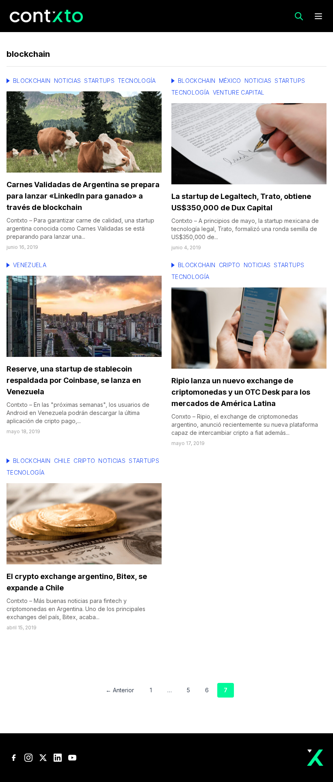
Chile (62, 460)
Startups (99, 80)
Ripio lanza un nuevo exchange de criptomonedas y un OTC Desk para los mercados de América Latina (240, 392)
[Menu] (318, 16)
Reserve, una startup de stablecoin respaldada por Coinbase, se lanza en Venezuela (73, 380)
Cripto (229, 264)
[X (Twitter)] (43, 758)
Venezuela (29, 264)
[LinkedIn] (58, 758)
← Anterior (120, 690)
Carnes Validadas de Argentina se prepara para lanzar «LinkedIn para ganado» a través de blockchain (83, 196)
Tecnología (137, 80)
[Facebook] (14, 758)
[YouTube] (72, 758)
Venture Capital (239, 92)
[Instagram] (28, 758)
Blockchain (32, 80)
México (230, 80)
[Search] (299, 16)
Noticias (67, 80)
